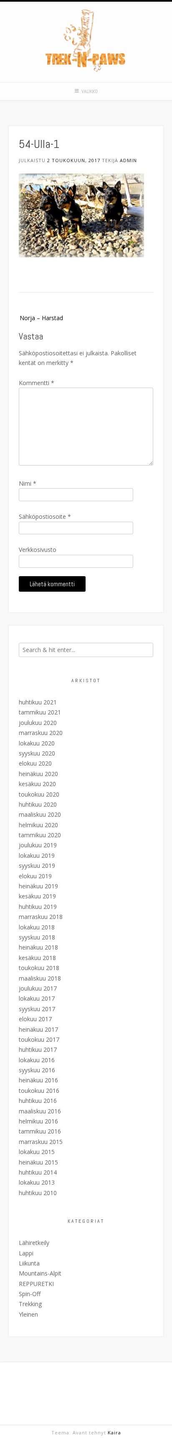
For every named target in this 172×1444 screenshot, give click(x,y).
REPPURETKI (36, 1284)
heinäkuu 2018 (38, 947)
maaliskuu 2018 (40, 978)
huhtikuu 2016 (38, 1101)
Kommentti (36, 383)
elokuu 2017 (35, 1019)
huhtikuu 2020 (38, 804)
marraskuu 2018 (41, 917)
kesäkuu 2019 (37, 896)
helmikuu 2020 (38, 825)
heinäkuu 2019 (38, 886)
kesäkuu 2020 (37, 784)
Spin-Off (29, 1294)
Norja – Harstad (41, 318)
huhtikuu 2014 (38, 1172)
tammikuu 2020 (40, 835)
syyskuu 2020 (37, 753)
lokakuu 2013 (37, 1182)
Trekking (30, 1304)
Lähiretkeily (34, 1243)
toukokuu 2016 (39, 1091)
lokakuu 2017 (37, 998)
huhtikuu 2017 (38, 1049)
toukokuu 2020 (39, 794)
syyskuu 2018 (37, 937)
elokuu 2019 (35, 876)
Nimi (27, 483)
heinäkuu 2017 (38, 1029)
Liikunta (29, 1263)
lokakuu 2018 (37, 927)
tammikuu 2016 (40, 1131)
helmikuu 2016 (38, 1121)
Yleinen (28, 1314)
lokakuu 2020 (37, 743)
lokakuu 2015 (37, 1152)
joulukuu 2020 (38, 723)
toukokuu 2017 (39, 1039)
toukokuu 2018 (39, 968)
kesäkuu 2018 (37, 958)
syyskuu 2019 (37, 866)
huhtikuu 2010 (38, 1193)
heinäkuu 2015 (38, 1162)
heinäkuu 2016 (38, 1080)
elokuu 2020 (35, 763)
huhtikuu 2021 (38, 702)
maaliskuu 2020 (40, 814)
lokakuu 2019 (37, 855)
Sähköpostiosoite (45, 516)
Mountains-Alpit (40, 1273)
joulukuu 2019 (38, 845)
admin (128, 160)
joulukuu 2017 (38, 988)
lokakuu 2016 (37, 1060)
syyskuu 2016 (37, 1070)
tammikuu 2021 (40, 712)
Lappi (26, 1253)
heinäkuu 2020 (38, 774)
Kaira (114, 1432)
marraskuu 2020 (41, 733)
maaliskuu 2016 (40, 1111)
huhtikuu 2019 (38, 907)
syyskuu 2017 (37, 1009)
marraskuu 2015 (41, 1142)
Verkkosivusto (37, 550)
